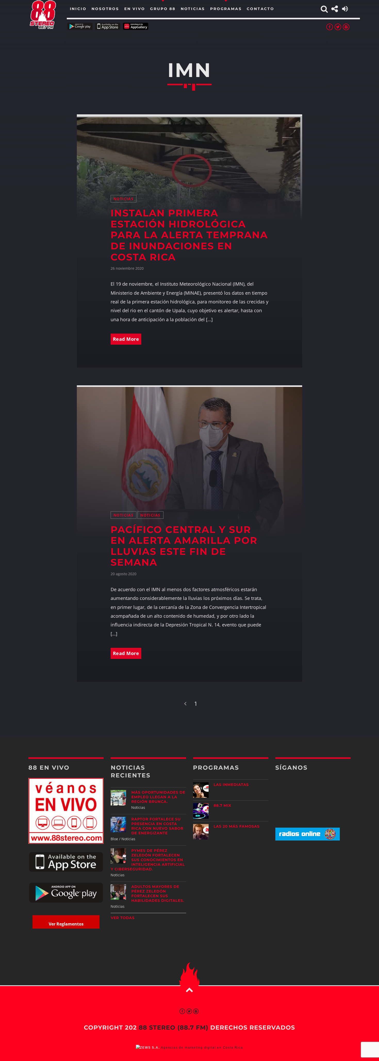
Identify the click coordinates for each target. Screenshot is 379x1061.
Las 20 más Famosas (237, 826)
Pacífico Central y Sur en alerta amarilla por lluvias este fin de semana (184, 546)
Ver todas (123, 917)
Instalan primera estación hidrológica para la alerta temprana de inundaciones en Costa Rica (189, 235)
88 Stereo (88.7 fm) (173, 1027)
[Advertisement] (313, 885)
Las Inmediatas (231, 784)
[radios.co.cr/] (307, 839)
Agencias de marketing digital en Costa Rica (202, 1047)
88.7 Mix (223, 805)
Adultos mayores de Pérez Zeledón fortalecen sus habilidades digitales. (157, 893)
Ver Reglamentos (66, 924)
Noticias (123, 198)
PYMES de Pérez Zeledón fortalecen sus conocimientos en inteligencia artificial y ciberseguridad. (148, 859)
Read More (126, 339)
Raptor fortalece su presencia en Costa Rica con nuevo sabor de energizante (157, 826)
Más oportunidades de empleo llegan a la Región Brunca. (158, 797)
